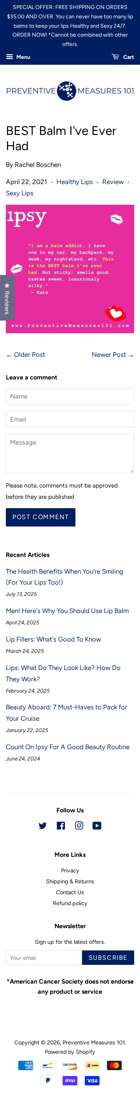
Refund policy (70, 903)
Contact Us (70, 892)
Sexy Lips (19, 193)
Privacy (70, 870)
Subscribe (108, 957)
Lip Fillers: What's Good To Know (53, 639)
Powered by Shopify (70, 1051)
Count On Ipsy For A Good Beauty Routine (68, 747)
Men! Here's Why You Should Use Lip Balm (67, 611)
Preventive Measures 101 (94, 1042)
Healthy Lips (74, 182)
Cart (128, 57)
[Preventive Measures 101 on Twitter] (42, 827)
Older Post (29, 354)
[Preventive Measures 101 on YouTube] (97, 827)
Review (113, 182)
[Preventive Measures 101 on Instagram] (79, 827)
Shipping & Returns (70, 881)
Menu (22, 57)
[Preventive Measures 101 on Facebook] (60, 827)
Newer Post (109, 354)
